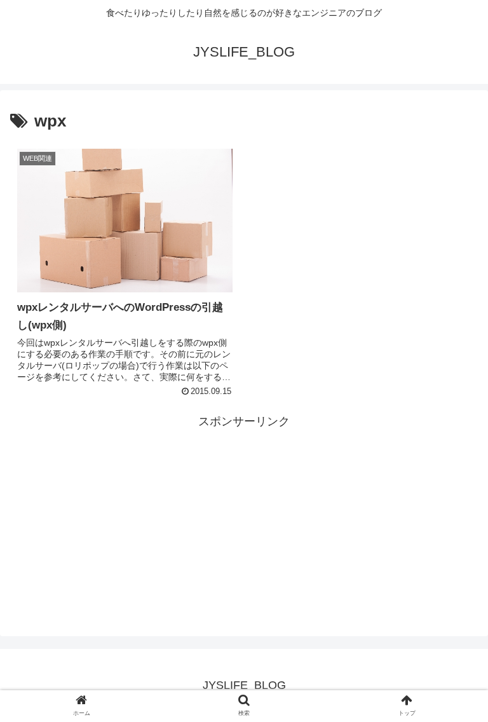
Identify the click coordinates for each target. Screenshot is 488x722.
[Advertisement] (244, 521)
